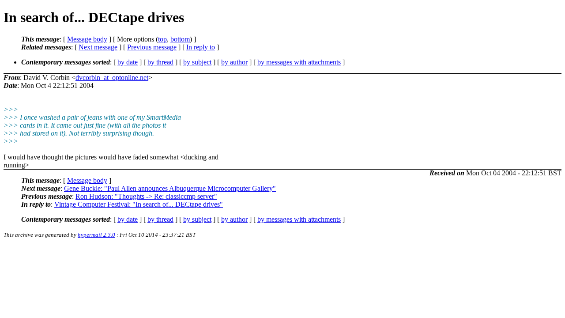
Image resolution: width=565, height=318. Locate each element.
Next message (98, 47)
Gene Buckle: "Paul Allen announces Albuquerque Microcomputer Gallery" (170, 188)
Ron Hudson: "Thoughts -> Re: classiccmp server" (146, 196)
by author (234, 62)
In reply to (200, 47)
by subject (197, 62)
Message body (87, 39)
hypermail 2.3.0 (96, 234)
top (162, 39)
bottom (180, 39)
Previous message (152, 47)
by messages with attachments (299, 62)
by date (127, 62)
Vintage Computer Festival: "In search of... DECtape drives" (138, 204)
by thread (160, 62)
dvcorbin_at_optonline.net (111, 77)
